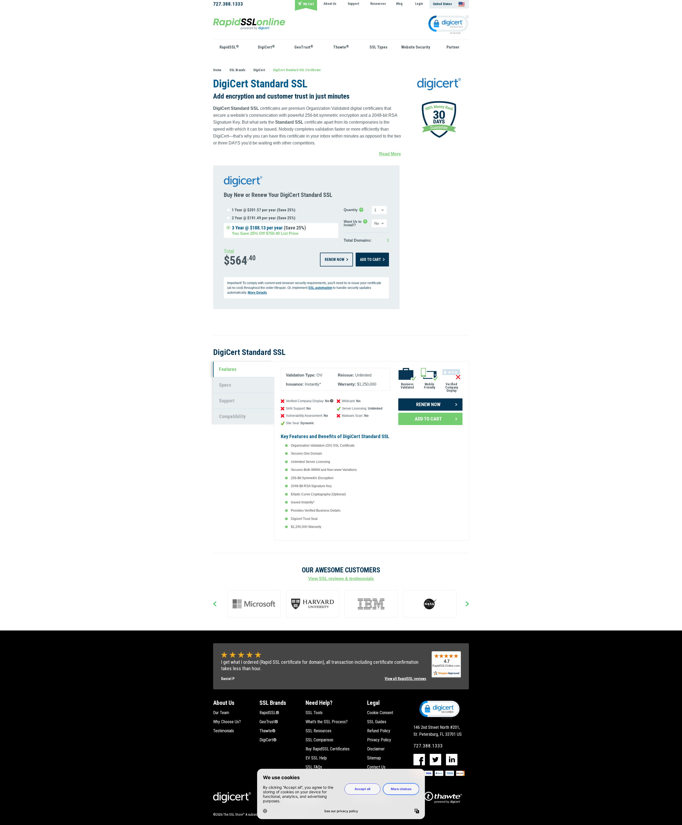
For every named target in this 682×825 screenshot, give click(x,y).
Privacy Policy (379, 739)
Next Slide (467, 604)
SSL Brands (272, 702)
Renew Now (334, 259)
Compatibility (232, 416)
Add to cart (370, 259)
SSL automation (320, 288)
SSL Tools (314, 712)
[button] (439, 709)
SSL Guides (376, 721)
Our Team (221, 712)
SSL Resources (318, 730)
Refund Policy (378, 730)
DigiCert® (268, 739)
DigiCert (266, 47)
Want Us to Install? (357, 223)
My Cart (308, 4)
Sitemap (374, 758)
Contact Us (376, 767)
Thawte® (267, 730)
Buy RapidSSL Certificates (328, 748)
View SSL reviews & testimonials (341, 578)
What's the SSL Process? (327, 721)
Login (419, 4)
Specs (225, 385)
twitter (435, 759)
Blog (399, 4)
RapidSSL (229, 47)
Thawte (341, 47)
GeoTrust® (268, 721)
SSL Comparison (319, 739)
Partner (453, 47)
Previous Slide (214, 604)
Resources (378, 4)
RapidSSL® (269, 712)
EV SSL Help (316, 758)
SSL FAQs (314, 767)
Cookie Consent (380, 712)
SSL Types (378, 47)
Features (228, 369)
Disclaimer (376, 748)
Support (353, 4)
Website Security (415, 47)
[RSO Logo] (249, 23)
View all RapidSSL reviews (405, 679)
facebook (419, 759)
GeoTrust (303, 47)
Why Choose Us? (227, 721)
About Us (330, 4)
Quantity (354, 210)
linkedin (451, 759)
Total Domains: (358, 240)
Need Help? (319, 702)
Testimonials (223, 730)
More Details (257, 292)
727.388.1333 (228, 4)
